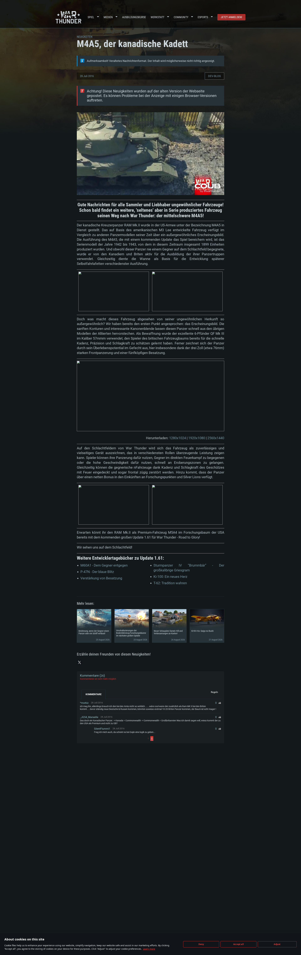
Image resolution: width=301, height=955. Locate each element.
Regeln (214, 692)
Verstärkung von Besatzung (101, 578)
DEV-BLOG (214, 76)
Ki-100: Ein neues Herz (170, 577)
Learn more (149, 948)
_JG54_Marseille (89, 717)
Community (181, 17)
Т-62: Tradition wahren (170, 583)
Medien (108, 17)
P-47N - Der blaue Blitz (97, 572)
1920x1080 (196, 438)
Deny (201, 944)
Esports (203, 17)
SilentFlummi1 (102, 728)
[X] (79, 662)
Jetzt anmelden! (231, 17)
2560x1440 (215, 438)
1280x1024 (177, 438)
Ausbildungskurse (134, 17)
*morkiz (84, 702)
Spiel (91, 17)
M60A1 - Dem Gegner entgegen (104, 565)
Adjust (277, 944)
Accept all (238, 944)
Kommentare (93, 694)
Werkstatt (157, 17)
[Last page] (187, 738)
